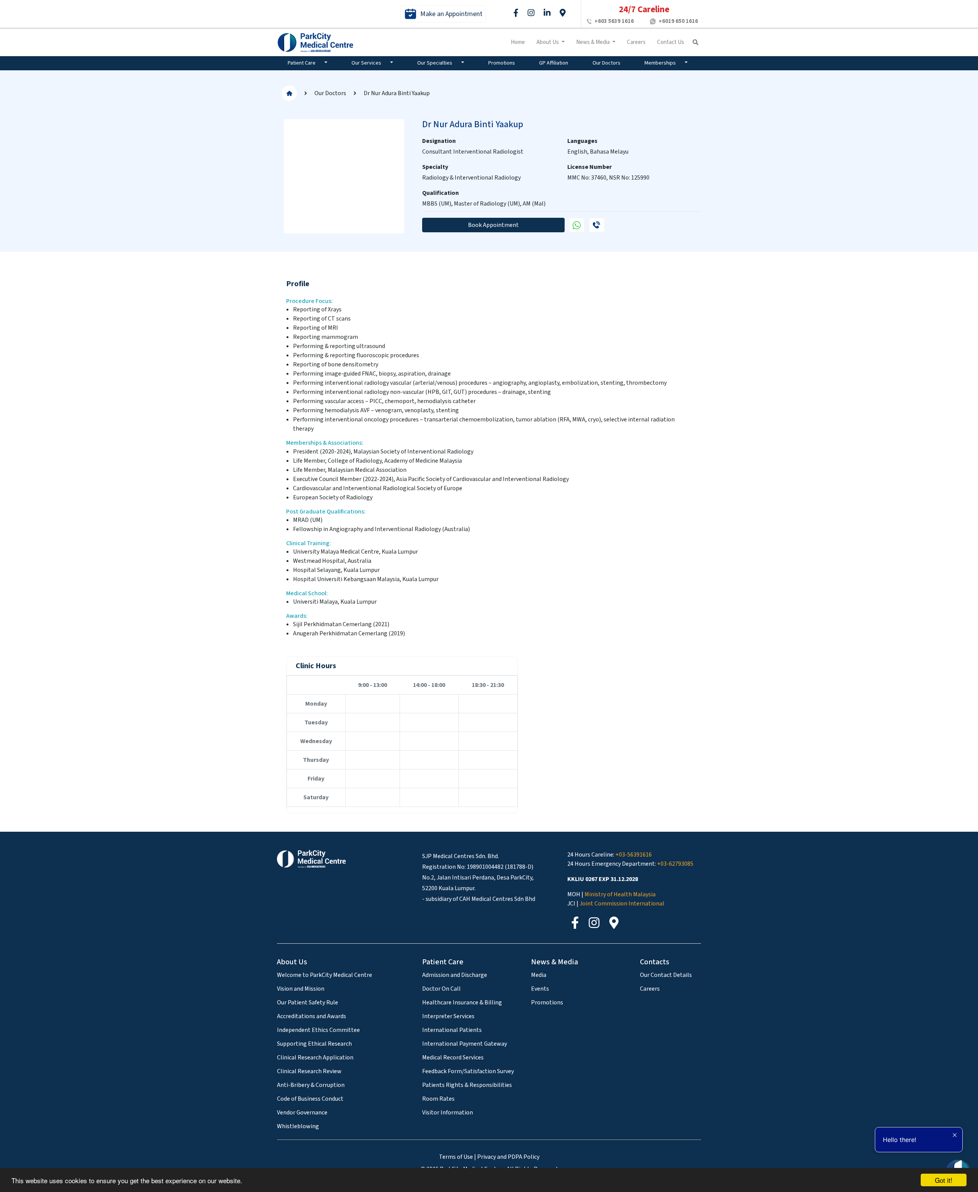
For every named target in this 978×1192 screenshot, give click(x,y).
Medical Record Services (453, 1057)
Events (540, 989)
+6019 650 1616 (678, 21)
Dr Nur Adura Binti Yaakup (397, 93)
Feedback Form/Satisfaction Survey (468, 1071)
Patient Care (302, 63)
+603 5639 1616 (614, 21)
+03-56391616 (633, 854)
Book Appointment (493, 225)
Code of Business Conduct (310, 1099)
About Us (548, 42)
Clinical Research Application (315, 1057)
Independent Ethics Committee (318, 1030)
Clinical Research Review (309, 1071)
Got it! (943, 1180)
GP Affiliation (553, 63)
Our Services (366, 63)
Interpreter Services (448, 1016)
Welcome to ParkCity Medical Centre (324, 975)
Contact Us (670, 42)
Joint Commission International (622, 903)
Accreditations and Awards (311, 1016)
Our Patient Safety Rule (307, 1002)
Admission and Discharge (454, 975)
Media (538, 975)
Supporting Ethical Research (314, 1044)
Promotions (501, 63)
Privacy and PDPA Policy (508, 1157)
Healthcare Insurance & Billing (462, 1002)
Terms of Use (456, 1157)
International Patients (452, 1030)
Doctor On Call (441, 989)
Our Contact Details (666, 975)
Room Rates (438, 1099)
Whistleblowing (298, 1126)
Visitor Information (447, 1112)
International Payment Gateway (464, 1044)
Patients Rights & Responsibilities (467, 1085)
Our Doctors (606, 63)
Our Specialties (435, 63)
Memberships (660, 63)
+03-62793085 (675, 864)
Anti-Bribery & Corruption (311, 1085)
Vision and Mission (300, 989)
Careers (636, 42)
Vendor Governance (302, 1112)
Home (518, 42)
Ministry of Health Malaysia (620, 894)
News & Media (593, 42)
